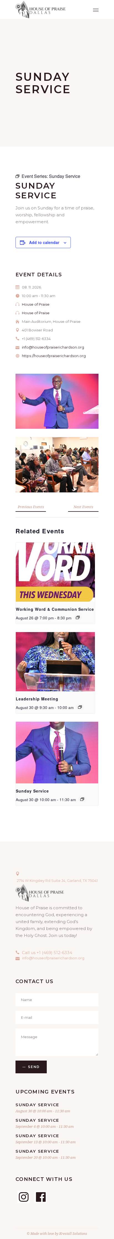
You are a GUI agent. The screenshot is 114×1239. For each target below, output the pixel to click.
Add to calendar (44, 242)
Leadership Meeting (37, 699)
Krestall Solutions (73, 1233)
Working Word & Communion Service (55, 609)
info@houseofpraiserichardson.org (53, 347)
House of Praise (36, 304)
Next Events (83, 506)
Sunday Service (32, 791)
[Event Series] (78, 617)
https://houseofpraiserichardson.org (54, 356)
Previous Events (31, 506)
